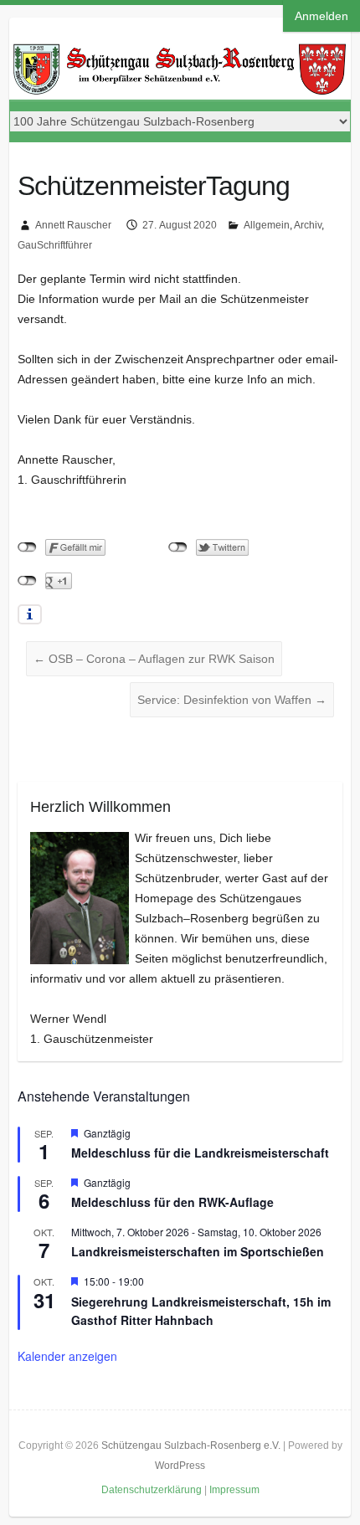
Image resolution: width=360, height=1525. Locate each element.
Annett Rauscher (73, 225)
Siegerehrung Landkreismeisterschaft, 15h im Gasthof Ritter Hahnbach (201, 1311)
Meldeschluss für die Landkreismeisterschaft (200, 1152)
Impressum (234, 1490)
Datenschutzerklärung (151, 1490)
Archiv (307, 225)
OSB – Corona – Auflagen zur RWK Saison (154, 658)
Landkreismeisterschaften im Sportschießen (197, 1251)
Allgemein (267, 225)
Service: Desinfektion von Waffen (232, 699)
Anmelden (321, 16)
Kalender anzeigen (67, 1356)
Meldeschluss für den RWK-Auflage (172, 1202)
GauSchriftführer (55, 245)
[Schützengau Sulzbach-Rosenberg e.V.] (180, 48)
